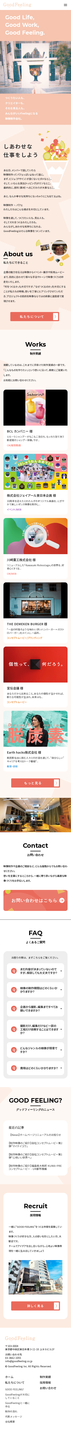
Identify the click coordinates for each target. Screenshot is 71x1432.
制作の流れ (11, 1411)
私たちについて (14, 1382)
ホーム (9, 1377)
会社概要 (10, 1421)
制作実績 (45, 1377)
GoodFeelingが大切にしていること (17, 1396)
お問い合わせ (48, 1388)
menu (65, 5)
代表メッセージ (13, 1416)
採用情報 (45, 1382)
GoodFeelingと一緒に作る (17, 1404)
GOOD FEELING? (14, 1389)
